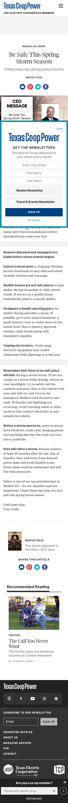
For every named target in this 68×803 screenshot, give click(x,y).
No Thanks (34, 220)
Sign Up (34, 212)
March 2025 (34, 77)
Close (59, 128)
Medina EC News (34, 46)
